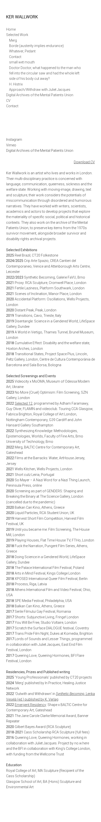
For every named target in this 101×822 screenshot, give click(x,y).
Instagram (14, 139)
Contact (15, 57)
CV (8, 101)
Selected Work (17, 35)
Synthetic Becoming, (71, 694)
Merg (13, 40)
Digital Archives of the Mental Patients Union (39, 95)
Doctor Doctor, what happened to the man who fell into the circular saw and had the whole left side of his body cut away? (45, 73)
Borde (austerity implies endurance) (36, 46)
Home (11, 29)
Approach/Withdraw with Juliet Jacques (39, 90)
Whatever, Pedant (22, 51)
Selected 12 (23, 403)
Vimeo (11, 145)
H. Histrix (16, 84)
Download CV (84, 162)
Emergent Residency (30, 705)
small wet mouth (22, 62)
